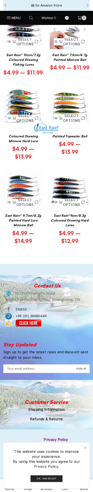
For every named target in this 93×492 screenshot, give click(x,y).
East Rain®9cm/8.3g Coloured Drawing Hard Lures (69, 220)
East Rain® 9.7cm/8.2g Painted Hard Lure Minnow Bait (23, 220)
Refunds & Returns (46, 419)
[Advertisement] (46, 73)
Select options (25, 202)
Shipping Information (46, 409)
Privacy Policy (46, 466)
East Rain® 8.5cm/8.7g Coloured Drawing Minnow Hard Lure (23, 136)
